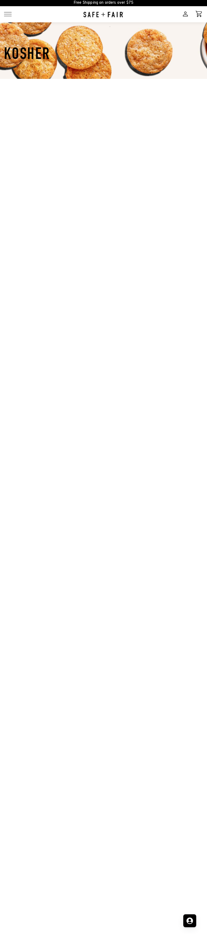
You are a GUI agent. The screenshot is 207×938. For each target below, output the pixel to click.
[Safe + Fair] (103, 14)
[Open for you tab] (189, 920)
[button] (8, 14)
